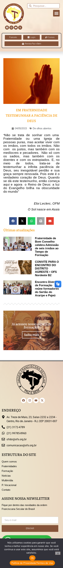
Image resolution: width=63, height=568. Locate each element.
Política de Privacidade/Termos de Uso (32, 563)
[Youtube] (16, 28)
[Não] (57, 553)
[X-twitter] (20, 28)
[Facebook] (7, 28)
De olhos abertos (42, 128)
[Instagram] (11, 28)
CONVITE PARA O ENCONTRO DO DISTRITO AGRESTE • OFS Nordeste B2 (47, 268)
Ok (32, 558)
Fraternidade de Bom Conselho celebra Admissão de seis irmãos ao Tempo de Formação (47, 247)
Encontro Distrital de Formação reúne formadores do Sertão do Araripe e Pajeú (47, 288)
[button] (56, 13)
